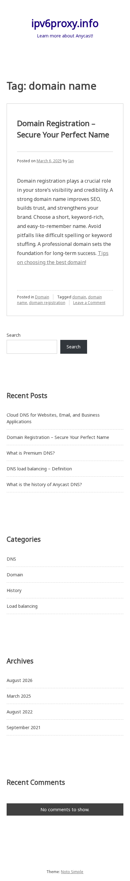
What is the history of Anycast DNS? (44, 484)
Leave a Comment (89, 302)
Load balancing (22, 606)
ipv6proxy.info (65, 23)
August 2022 (19, 712)
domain (79, 297)
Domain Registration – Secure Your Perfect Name (58, 437)
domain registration (47, 302)
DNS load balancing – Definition (39, 469)
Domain (42, 297)
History (14, 590)
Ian (71, 160)
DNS (11, 559)
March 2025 (19, 696)
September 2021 (24, 727)
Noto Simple (72, 871)
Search (14, 335)
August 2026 (19, 680)
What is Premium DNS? (31, 453)
